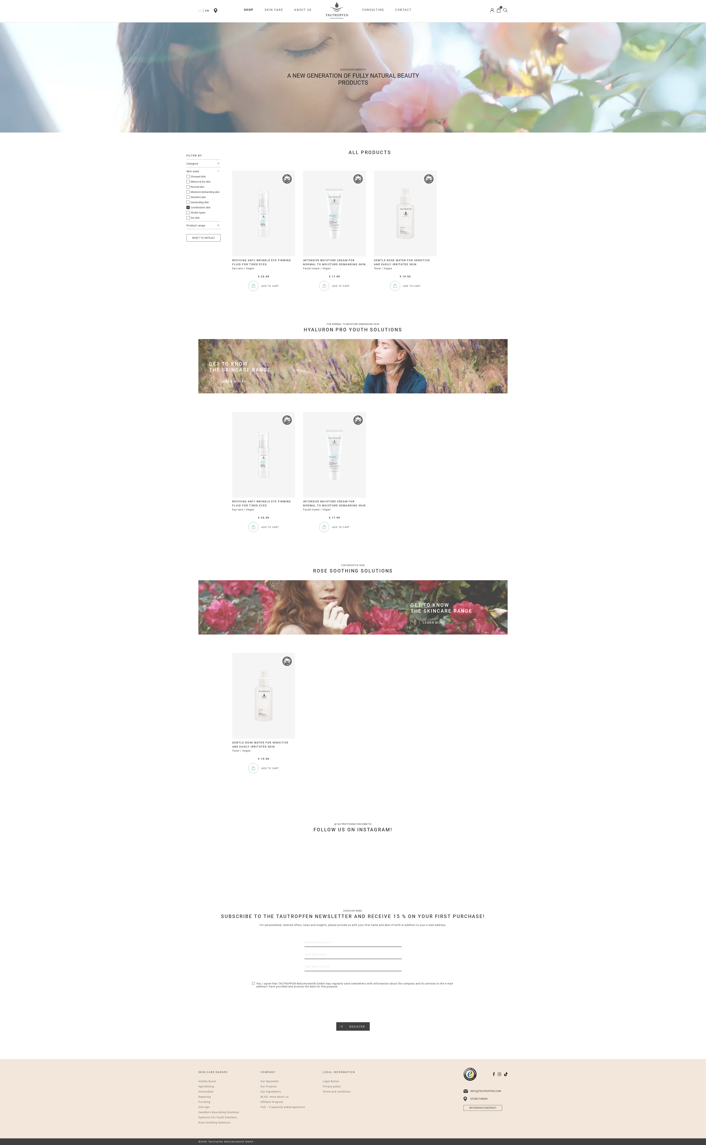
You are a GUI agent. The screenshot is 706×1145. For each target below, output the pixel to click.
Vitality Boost (207, 1081)
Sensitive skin (198, 197)
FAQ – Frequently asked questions (283, 1107)
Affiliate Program (272, 1101)
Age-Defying (206, 1086)
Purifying (204, 1101)
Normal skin (197, 186)
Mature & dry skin (201, 181)
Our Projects (269, 1086)
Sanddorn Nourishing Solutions (218, 1112)
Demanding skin (200, 202)
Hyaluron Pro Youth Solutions (217, 1117)
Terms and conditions (337, 1091)
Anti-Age (204, 1107)
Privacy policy (332, 1086)
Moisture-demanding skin (205, 192)
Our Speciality (270, 1081)
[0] (498, 10)
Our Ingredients (271, 1091)
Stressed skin (198, 176)
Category (192, 163)
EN (207, 10)
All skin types (198, 212)
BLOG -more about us (275, 1096)
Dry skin (195, 217)
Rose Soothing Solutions (214, 1122)
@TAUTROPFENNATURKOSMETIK (353, 824)
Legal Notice (331, 1081)
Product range (195, 225)
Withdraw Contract (482, 1107)
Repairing (204, 1096)
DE (200, 10)
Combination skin (201, 207)
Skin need (192, 171)
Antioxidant (206, 1091)
